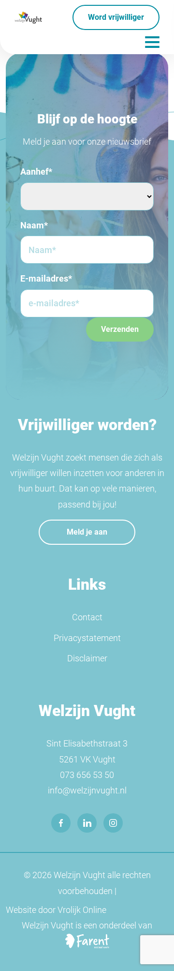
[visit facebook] (61, 823)
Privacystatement (87, 638)
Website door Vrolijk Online (56, 910)
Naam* (34, 225)
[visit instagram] (113, 823)
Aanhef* (36, 171)
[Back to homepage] (28, 17)
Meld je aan (87, 532)
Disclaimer (87, 658)
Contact (87, 617)
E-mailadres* (46, 278)
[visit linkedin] (87, 823)
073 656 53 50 (87, 775)
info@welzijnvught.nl (87, 790)
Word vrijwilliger (116, 17)
